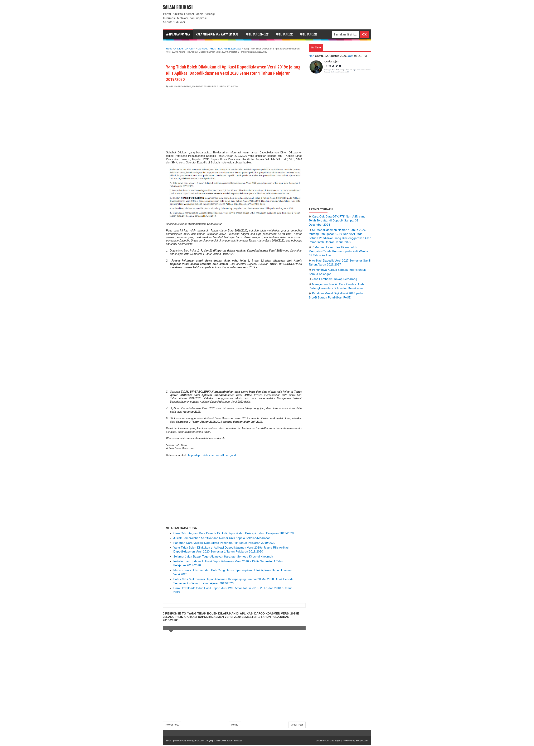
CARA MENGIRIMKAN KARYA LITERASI (217, 34)
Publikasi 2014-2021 (257, 34)
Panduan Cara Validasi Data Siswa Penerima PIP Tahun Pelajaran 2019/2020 (224, 542)
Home (234, 724)
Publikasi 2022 (284, 34)
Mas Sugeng (336, 740)
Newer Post (172, 724)
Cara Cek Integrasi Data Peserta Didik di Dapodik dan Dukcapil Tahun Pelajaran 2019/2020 (233, 533)
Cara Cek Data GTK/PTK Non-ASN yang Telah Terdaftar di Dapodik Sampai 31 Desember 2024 (337, 220)
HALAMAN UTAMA (179, 34)
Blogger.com (362, 740)
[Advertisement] (234, 119)
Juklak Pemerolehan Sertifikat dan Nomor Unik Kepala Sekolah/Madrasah (222, 538)
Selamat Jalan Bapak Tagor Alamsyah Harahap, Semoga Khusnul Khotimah (223, 556)
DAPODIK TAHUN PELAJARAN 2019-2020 (215, 86)
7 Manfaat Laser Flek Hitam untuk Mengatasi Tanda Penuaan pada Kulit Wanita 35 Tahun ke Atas (338, 251)
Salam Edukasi (178, 7)
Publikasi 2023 (308, 34)
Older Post (297, 724)
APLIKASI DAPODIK (180, 86)
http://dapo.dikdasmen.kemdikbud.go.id (212, 455)
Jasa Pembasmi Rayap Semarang (334, 279)
